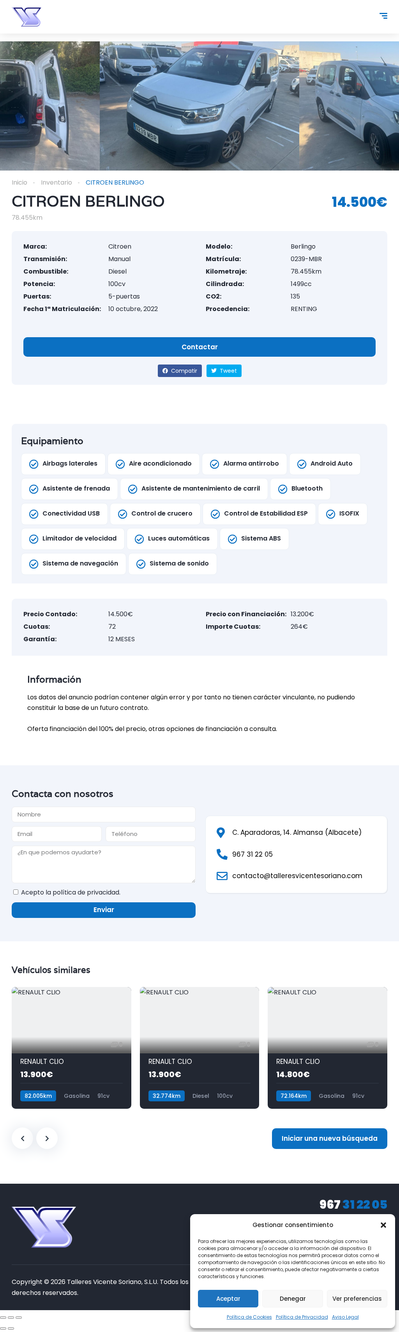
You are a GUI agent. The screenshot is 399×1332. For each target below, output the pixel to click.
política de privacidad (86, 892)
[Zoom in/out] (19, 1317)
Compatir (183, 371)
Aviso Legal (345, 1317)
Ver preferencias (357, 1299)
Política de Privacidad (302, 1317)
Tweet (227, 371)
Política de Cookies (249, 1317)
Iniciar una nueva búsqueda (330, 1138)
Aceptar (228, 1299)
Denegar (293, 1299)
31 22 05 (353, 1204)
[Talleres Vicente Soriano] (27, 17)
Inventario (56, 182)
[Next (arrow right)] (11, 1328)
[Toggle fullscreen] (11, 1317)
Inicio (19, 182)
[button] (383, 1225)
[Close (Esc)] (3, 1317)
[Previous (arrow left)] (3, 1328)
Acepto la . (70, 892)
